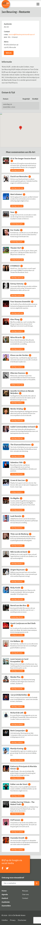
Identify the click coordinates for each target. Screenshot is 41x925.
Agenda (5, 894)
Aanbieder (6, 902)
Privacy (13, 920)
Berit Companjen (17, 731)
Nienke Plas (15, 677)
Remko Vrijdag (16, 409)
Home (4, 891)
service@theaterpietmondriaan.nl (22, 34)
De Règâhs (15, 498)
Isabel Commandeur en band (22, 427)
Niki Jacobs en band (18, 552)
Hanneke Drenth (17, 838)
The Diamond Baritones (20, 445)
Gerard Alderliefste (18, 695)
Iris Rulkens (15, 641)
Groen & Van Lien (17, 480)
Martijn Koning (17, 749)
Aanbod (5, 898)
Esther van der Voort (19, 784)
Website (9, 53)
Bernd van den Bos (18, 606)
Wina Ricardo (16, 337)
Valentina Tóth (16, 462)
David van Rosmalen (19, 177)
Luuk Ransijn (16, 516)
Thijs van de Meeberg (19, 534)
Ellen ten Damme (17, 373)
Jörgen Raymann (17, 570)
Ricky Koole (15, 588)
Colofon (5, 920)
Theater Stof (15, 248)
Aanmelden (6, 906)
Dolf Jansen (15, 820)
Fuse (12, 212)
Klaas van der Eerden (19, 355)
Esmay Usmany (17, 284)
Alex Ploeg (15, 319)
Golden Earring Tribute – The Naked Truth (22, 803)
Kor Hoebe (15, 230)
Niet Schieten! (16, 194)
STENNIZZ (15, 266)
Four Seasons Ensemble (20, 302)
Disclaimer (22, 920)
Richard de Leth (17, 713)
